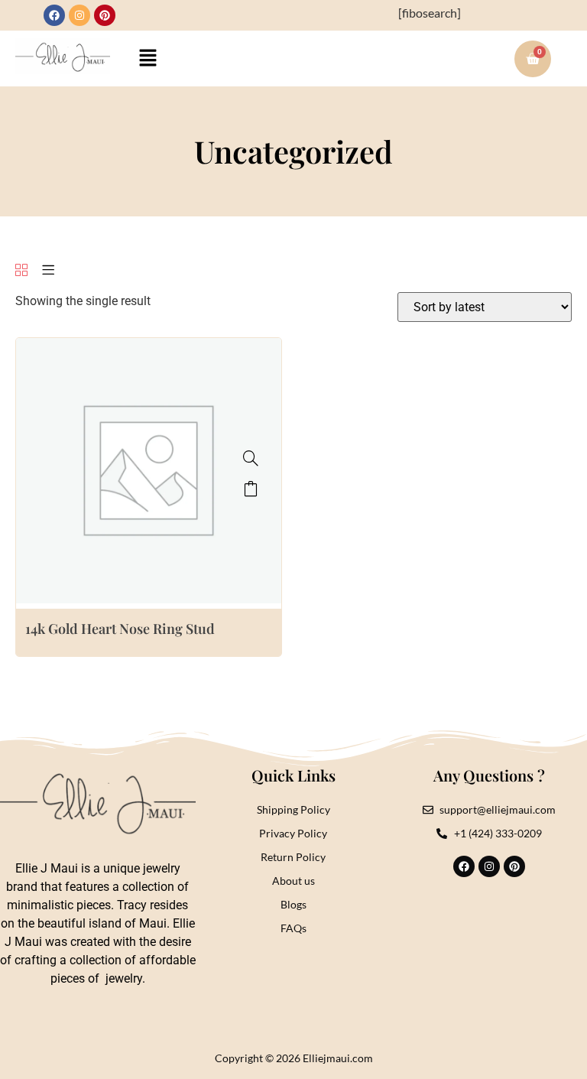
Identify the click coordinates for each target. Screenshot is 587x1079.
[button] (148, 58)
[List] (48, 271)
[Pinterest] (104, 15)
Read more (250, 488)
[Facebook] (54, 15)
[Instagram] (79, 15)
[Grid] (21, 271)
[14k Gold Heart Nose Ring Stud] (250, 458)
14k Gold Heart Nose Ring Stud (120, 628)
